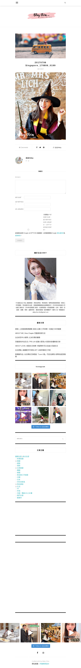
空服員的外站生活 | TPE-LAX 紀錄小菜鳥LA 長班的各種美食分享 (37, 342)
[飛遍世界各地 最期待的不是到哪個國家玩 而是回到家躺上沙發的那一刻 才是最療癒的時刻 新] (23, 381)
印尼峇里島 (21, 482)
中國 (18, 477)
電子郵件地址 (19, 203)
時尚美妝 (20, 484)
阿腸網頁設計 (44, 664)
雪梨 (18, 466)
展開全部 (18, 456)
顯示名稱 (18, 197)
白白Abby (58, 147)
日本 (18, 479)
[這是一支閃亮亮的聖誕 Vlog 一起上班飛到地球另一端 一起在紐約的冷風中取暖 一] (40, 381)
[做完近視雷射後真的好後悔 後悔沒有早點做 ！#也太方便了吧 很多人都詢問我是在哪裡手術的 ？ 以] (23, 398)
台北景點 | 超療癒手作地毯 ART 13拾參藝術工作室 (33, 350)
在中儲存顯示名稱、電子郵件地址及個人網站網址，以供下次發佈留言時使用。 (47, 222)
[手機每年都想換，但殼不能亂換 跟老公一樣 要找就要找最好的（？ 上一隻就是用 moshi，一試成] (58, 398)
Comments (23, 147)
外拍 (18, 491)
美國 (18, 461)
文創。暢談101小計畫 (24, 493)
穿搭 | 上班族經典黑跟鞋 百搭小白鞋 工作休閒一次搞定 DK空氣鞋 (38, 329)
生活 (18, 486)
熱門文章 (20, 495)
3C (18, 488)
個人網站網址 (19, 209)
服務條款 (18, 235)
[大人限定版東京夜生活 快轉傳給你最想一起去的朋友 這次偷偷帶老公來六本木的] (23, 415)
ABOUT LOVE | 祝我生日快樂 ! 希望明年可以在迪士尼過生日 (36, 346)
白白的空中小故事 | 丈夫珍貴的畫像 (27, 337)
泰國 (18, 472)
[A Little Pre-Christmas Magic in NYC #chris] (58, 381)
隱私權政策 (60, 233)
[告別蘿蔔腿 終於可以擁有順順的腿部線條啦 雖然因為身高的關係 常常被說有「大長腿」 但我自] (40, 415)
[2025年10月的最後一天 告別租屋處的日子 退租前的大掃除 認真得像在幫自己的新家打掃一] (40, 398)
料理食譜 (20, 459)
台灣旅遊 (20, 468)
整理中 (19, 498)
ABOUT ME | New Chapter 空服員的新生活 (30, 333)
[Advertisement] (31, 519)
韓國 (18, 470)
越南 (18, 463)
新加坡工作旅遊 (22, 475)
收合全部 (26, 456)
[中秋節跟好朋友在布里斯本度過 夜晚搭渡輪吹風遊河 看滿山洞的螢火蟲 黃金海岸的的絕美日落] (58, 415)
